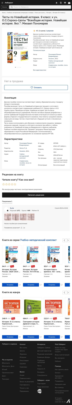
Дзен (4, 376)
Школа (22, 351)
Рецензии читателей (44, 354)
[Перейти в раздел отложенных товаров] (65, 3)
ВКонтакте (6, 363)
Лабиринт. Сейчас (43, 348)
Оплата (57, 373)
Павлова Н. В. (6, 274)
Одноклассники (7, 373)
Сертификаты (25, 385)
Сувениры (23, 367)
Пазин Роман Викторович (10, 326)
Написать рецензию (36, 195)
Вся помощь (59, 387)
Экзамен (51, 58)
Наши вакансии (43, 387)
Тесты (39, 366)
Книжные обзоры (43, 357)
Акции (22, 375)
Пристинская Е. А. (29, 326)
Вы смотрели (59, 358)
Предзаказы (24, 391)
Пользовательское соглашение (62, 392)
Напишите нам (60, 384)
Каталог (4, 7)
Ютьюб (4, 369)
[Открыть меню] (2, 3)
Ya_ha (12, 208)
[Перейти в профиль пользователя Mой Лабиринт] (61, 3)
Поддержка (59, 381)
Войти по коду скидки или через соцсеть (61, 350)
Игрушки (23, 357)
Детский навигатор (44, 351)
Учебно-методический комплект (24, 156)
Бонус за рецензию (27, 382)
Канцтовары (24, 360)
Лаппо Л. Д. (23, 148)
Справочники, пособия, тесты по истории (25, 163)
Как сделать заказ (61, 369)
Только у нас (24, 388)
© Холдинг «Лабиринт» (59, 399)
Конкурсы (40, 372)
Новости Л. (41, 369)
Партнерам (41, 384)
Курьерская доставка (59, 377)
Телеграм (5, 379)
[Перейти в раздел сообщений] (56, 3)
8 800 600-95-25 (60, 402)
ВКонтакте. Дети (8, 366)
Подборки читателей (41, 361)
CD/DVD (23, 364)
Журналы (23, 354)
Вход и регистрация (62, 355)
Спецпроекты (42, 375)
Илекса (25, 328)
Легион (4, 328)
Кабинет (58, 361)
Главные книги (25, 378)
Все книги (23, 348)
